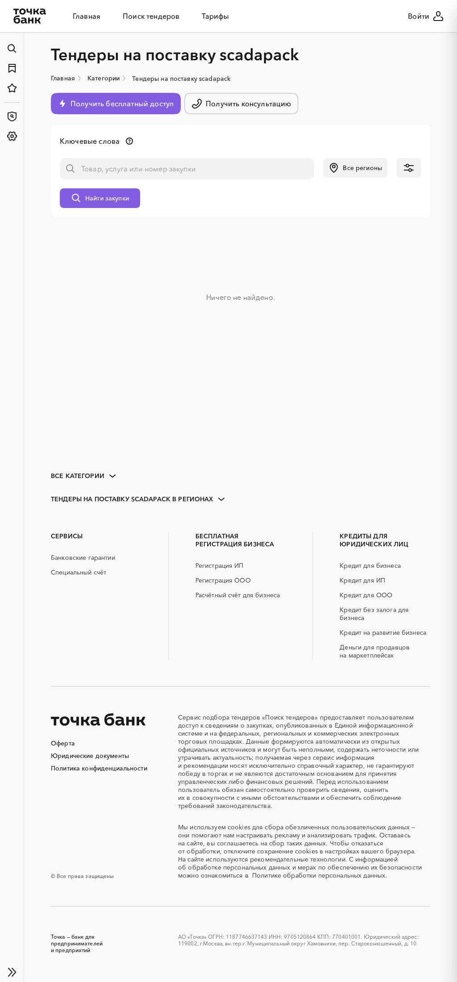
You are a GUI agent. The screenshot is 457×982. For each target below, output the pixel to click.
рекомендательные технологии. (298, 859)
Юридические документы (90, 756)
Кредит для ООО (366, 595)
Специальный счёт (78, 572)
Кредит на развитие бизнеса (383, 632)
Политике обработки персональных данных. (319, 875)
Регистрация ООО (223, 580)
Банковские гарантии (83, 557)
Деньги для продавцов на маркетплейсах (375, 651)
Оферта (63, 743)
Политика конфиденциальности (99, 768)
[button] (355, 168)
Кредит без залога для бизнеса (374, 614)
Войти (418, 16)
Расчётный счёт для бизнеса (237, 595)
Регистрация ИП (219, 566)
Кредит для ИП (362, 580)
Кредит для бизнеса (370, 566)
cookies (239, 827)
